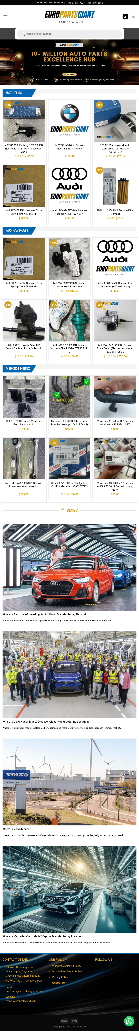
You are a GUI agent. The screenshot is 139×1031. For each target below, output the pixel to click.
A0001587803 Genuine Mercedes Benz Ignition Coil (23, 423)
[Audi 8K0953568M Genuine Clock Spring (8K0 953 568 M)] (24, 186)
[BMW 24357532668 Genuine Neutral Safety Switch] (69, 120)
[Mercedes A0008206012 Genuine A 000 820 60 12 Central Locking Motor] (115, 458)
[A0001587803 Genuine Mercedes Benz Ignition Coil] (24, 396)
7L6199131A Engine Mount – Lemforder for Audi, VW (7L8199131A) (115, 148)
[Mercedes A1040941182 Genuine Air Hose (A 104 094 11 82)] (115, 396)
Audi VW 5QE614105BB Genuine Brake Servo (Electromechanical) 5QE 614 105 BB (115, 348)
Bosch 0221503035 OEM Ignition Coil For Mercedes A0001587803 (69, 485)
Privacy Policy (60, 977)
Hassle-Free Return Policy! (67, 971)
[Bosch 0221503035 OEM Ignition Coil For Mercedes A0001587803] (69, 458)
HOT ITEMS (14, 92)
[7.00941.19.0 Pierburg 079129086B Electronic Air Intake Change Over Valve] (24, 120)
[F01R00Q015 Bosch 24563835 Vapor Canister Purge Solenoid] (24, 320)
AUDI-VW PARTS (17, 230)
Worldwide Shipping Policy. (67, 965)
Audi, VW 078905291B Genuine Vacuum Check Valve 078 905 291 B (69, 348)
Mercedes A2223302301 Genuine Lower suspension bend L (23, 485)
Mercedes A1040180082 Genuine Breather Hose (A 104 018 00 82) (69, 423)
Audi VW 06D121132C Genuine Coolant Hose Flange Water (69, 285)
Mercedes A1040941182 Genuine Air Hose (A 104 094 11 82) (115, 423)
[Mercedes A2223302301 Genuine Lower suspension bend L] (24, 458)
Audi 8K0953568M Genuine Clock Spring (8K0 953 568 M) (23, 212)
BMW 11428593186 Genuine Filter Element (115, 212)
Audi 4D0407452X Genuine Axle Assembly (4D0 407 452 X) (69, 212)
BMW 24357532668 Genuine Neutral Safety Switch (69, 147)
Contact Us (58, 982)
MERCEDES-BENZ (18, 368)
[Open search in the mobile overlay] (69, 33)
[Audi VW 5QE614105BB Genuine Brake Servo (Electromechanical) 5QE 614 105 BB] (115, 320)
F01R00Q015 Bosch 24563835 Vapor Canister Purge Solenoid (23, 347)
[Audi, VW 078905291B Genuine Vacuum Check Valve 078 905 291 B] (69, 320)
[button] (129, 1021)
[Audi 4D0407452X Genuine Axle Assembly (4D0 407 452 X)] (69, 186)
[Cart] (133, 16)
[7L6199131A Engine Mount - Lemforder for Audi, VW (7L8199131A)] (115, 120)
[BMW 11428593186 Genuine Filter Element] (115, 186)
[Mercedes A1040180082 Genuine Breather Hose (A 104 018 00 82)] (69, 396)
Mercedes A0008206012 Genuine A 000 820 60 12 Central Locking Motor (115, 486)
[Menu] (5, 16)
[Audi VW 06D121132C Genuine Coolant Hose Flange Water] (69, 258)
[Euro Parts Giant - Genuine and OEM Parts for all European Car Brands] (69, 16)
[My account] (125, 16)
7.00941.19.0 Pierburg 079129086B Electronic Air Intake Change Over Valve (24, 148)
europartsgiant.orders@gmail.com (25, 991)
